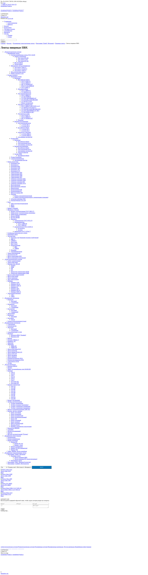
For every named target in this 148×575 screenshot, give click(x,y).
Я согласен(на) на (17, 505)
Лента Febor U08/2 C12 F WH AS (10, 489)
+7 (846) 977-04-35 (6, 4)
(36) (13, 4)
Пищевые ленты (60, 43)
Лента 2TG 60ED (6, 485)
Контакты (7, 32)
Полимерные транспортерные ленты (24, 43)
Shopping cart (4, 17)
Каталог (6, 26)
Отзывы (10, 35)
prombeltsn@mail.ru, (6, 10)
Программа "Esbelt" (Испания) (45, 43)
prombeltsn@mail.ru (6, 6)
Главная (3, 43)
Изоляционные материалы (55, 547)
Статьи (10, 37)
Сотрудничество (12, 23)
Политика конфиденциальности (74, 569)
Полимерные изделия (41, 547)
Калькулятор (7, 27)
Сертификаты (8, 30)
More (2, 472)
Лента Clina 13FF (6, 480)
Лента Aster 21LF (6, 471)
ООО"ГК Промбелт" (6, 7)
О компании (7, 21)
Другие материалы (69, 547)
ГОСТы (6, 33)
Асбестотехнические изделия (9, 547)
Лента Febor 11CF (6, 494)
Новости (10, 24)
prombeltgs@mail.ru (17, 10)
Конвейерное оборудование (83, 547)
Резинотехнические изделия (26, 547)
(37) (15, 4)
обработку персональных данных (23, 505)
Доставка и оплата (9, 29)
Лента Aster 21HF (6, 476)
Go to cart (10, 18)
